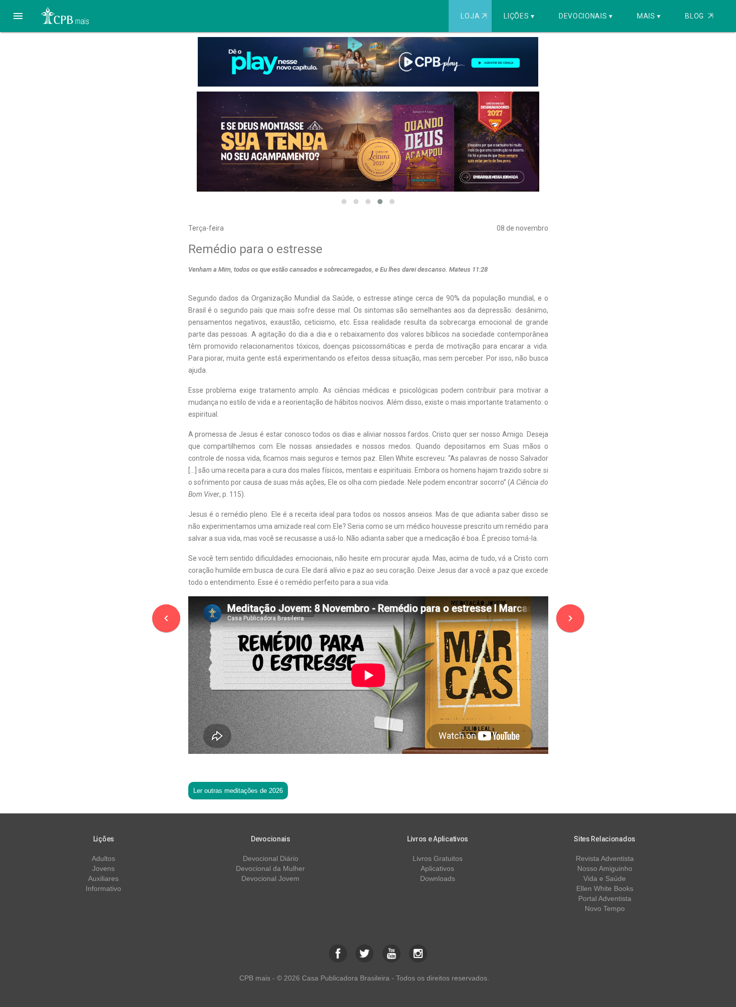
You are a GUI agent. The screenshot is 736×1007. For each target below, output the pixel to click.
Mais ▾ (649, 16)
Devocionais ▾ (586, 16)
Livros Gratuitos (438, 858)
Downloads (437, 878)
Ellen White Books (604, 888)
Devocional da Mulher (270, 868)
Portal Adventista (604, 898)
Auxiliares (103, 878)
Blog (699, 16)
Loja (474, 16)
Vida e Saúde (604, 878)
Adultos (103, 858)
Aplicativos (437, 868)
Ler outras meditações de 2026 (238, 790)
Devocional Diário (270, 858)
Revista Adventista (605, 858)
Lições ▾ (519, 16)
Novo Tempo (605, 908)
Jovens (103, 868)
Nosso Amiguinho (604, 868)
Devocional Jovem (270, 878)
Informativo (103, 888)
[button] (18, 16)
